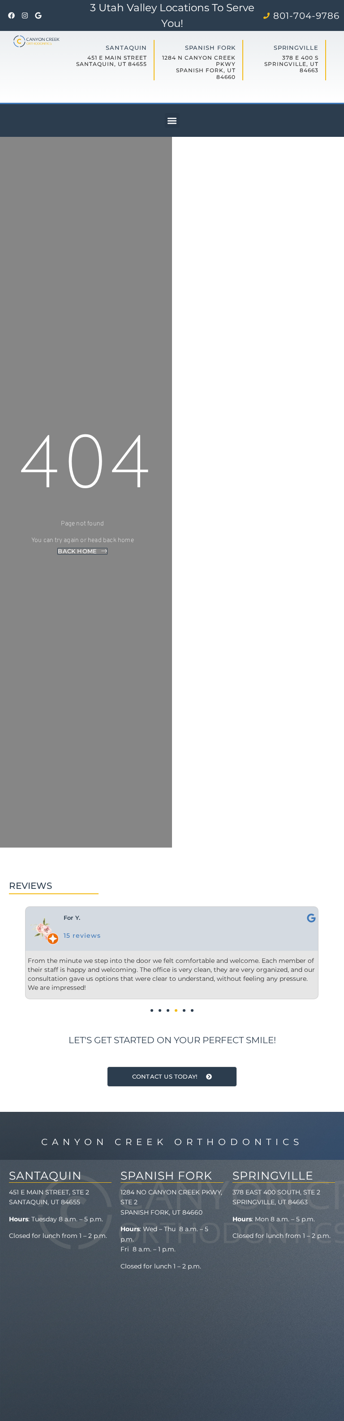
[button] (172, 120)
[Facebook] (11, 15)
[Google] (38, 15)
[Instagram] (24, 15)
